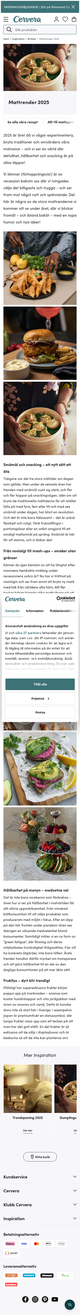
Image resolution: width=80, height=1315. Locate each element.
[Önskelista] (65, 19)
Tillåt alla (40, 684)
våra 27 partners (28, 632)
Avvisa (40, 712)
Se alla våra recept (22, 121)
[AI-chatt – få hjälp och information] (70, 1305)
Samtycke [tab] (12, 611)
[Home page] (27, 21)
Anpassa (37, 698)
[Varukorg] (74, 19)
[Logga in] (56, 19)
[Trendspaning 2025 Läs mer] (28, 1089)
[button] (9, 29)
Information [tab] (35, 611)
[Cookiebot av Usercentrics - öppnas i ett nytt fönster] (57, 599)
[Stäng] (73, 6)
